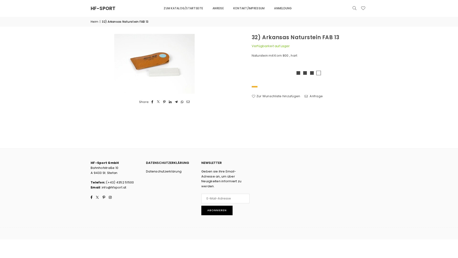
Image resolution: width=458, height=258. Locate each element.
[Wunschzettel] (363, 8)
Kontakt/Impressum (249, 8)
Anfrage (316, 96)
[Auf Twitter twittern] (158, 102)
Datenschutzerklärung (164, 171)
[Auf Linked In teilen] (170, 102)
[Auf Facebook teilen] (152, 102)
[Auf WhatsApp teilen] (182, 102)
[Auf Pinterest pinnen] (164, 102)
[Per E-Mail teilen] (188, 102)
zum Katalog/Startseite (183, 8)
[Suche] (354, 8)
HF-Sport (103, 8)
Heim (94, 22)
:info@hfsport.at (113, 187)
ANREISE (218, 8)
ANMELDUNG (283, 8)
